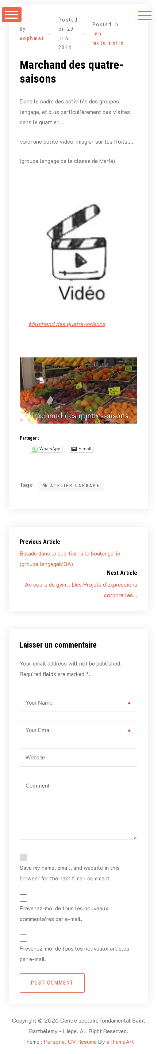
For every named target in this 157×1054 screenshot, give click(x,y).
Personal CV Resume (70, 1041)
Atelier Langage (75, 485)
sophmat (32, 38)
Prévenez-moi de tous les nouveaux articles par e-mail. (74, 953)
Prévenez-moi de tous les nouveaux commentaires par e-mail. (64, 913)
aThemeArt (120, 1041)
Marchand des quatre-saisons (66, 323)
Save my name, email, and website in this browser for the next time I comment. (70, 873)
